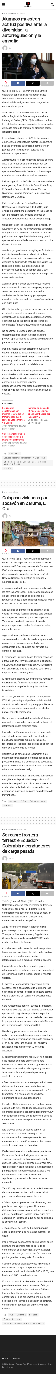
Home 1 (16, 1358)
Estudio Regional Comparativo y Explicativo (24, 458)
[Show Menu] (3, 4)
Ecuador (33, 1315)
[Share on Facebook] (18, 83)
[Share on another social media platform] (47, 83)
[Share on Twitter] (33, 83)
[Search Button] (52, 4)
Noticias (12, 13)
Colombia (21, 1315)
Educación (23, 13)
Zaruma (7, 806)
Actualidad (13, 492)
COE (11, 1315)
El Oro (23, 801)
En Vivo (5, 1358)
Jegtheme (8, 1367)
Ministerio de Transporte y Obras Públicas (24, 1323)
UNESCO (8, 468)
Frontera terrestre (12, 1319)
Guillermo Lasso (37, 801)
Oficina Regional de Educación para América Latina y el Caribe (25, 463)
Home (4, 13)
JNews (11, 1364)
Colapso (13, 801)
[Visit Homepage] (28, 4)
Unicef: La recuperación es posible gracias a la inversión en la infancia (13, 437)
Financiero (23, 829)
